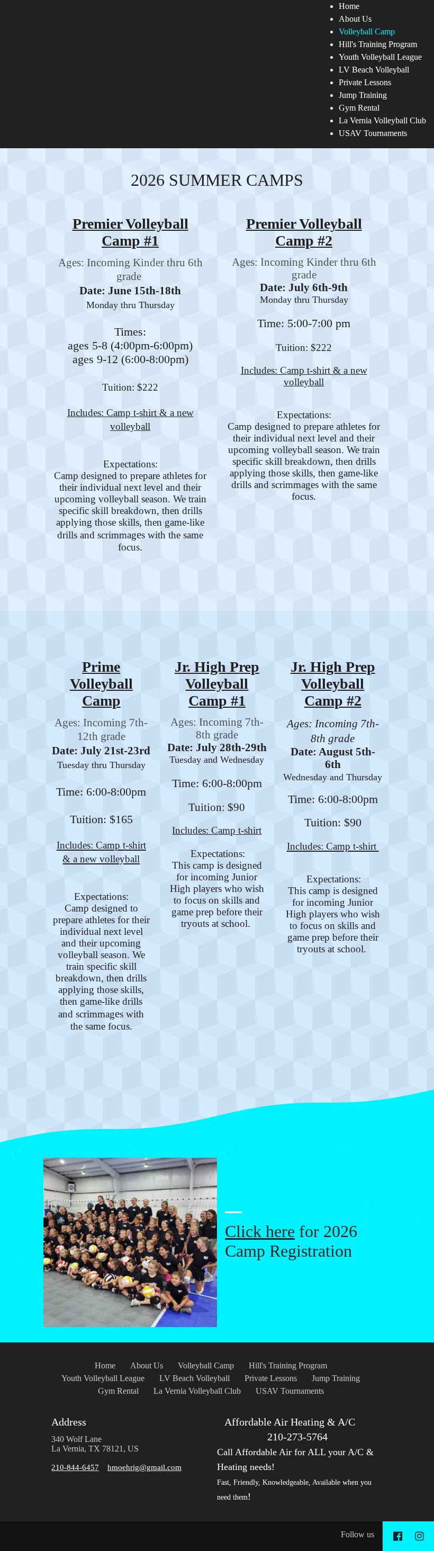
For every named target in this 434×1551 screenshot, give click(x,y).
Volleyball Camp (367, 31)
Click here (260, 1231)
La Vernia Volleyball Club (382, 120)
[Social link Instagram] (419, 1536)
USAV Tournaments (373, 133)
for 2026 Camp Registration (291, 1241)
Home (349, 6)
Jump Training (363, 95)
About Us (355, 18)
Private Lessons (365, 82)
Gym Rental (359, 107)
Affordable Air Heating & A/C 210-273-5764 (295, 1459)
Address (68, 1422)
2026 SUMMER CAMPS (217, 180)
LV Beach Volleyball (374, 69)
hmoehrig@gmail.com (144, 1467)
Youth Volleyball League (380, 56)
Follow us (357, 1534)
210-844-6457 (75, 1467)
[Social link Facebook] (397, 1536)
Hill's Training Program (378, 44)
